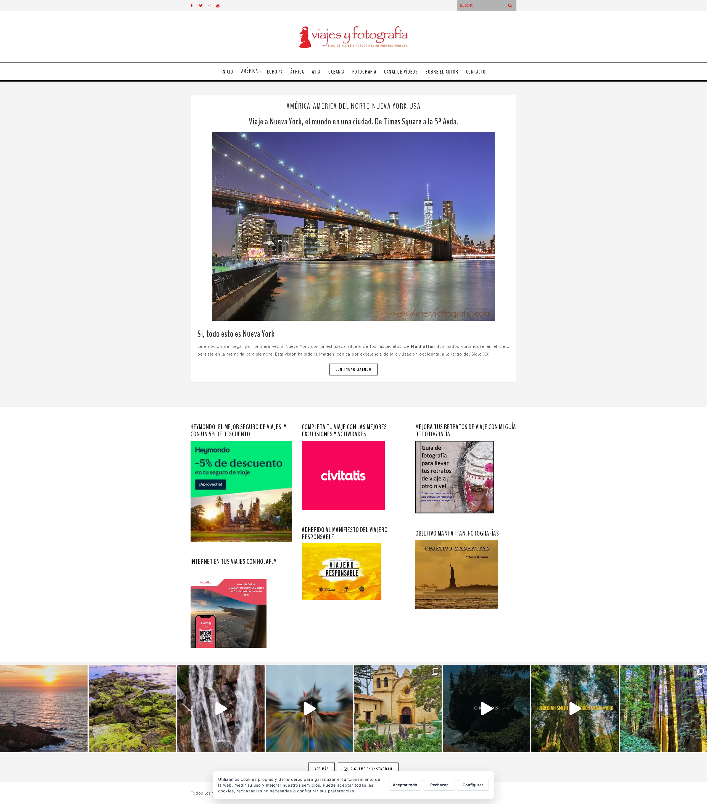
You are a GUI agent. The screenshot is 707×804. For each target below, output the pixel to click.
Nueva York (389, 106)
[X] (203, 5)
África (297, 71)
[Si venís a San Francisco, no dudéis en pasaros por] (309, 709)
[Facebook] (195, 5)
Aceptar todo (405, 784)
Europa (275, 71)
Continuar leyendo (353, 369)
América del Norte (341, 106)
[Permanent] (353, 226)
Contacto (476, 71)
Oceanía (336, 71)
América (249, 71)
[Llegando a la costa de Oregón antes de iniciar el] (486, 709)
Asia (316, 71)
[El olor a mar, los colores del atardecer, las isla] (132, 709)
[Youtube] (220, 5)
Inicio (227, 71)
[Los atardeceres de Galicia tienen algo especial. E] (44, 709)
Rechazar (439, 784)
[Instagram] (212, 5)
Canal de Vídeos (401, 71)
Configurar (473, 784)
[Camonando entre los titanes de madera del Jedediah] (575, 709)
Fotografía (364, 71)
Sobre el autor (442, 71)
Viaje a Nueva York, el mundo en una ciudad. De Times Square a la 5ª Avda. (353, 121)
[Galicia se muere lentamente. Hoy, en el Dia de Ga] (221, 709)
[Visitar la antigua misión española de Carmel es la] (398, 709)
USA (415, 106)
